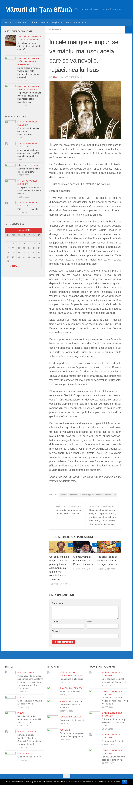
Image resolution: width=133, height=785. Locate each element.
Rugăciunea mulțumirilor (71, 679)
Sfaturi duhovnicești (75, 22)
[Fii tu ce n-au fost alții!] (10, 206)
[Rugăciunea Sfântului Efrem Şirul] (52, 705)
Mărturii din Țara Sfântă (38, 9)
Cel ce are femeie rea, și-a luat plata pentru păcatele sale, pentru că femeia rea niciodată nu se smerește (59, 568)
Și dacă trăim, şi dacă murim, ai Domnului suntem (83, 560)
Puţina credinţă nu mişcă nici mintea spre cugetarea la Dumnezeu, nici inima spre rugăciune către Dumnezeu (30, 682)
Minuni (44, 22)
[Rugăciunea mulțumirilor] (52, 676)
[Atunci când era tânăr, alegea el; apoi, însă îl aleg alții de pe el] (10, 147)
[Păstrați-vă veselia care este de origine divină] (94, 754)
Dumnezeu (73, 495)
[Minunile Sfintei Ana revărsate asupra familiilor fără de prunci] (10, 716)
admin (56, 77)
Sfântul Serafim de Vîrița (106, 495)
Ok (124, 782)
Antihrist (63, 495)
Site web (56, 631)
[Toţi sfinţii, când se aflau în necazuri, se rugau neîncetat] (109, 547)
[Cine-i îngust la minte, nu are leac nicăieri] (10, 701)
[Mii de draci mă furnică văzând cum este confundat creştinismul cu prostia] (10, 62)
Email (90, 621)
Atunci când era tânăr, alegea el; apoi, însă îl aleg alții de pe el (28, 153)
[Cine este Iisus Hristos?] (10, 757)
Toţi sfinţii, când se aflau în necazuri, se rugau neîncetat (107, 560)
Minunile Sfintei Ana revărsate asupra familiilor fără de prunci (30, 719)
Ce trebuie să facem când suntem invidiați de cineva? (29, 46)
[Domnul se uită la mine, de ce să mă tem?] (10, 169)
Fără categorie (67, 673)
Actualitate (20, 22)
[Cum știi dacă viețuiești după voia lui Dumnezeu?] (10, 125)
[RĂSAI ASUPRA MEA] (52, 692)
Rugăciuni (56, 22)
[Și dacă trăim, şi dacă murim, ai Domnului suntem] (85, 547)
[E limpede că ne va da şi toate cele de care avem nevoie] (10, 184)
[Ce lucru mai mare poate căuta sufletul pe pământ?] (52, 734)
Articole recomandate (29, 37)
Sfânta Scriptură (87, 495)
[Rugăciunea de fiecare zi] (52, 720)
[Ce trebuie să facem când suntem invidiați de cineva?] (10, 40)
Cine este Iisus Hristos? (29, 757)
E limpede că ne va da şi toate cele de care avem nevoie (29, 190)
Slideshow (22, 125)
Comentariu (58, 603)
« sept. (13, 266)
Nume (55, 621)
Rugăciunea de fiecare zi (72, 720)
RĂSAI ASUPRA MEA (70, 691)
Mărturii (33, 22)
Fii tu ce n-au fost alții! (28, 209)
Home (8, 22)
